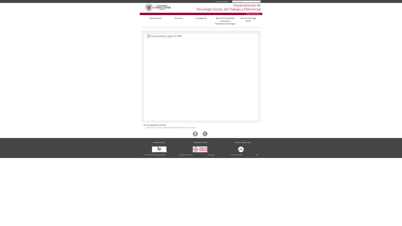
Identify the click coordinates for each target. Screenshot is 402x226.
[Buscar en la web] (259, 2)
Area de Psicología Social (248, 19)
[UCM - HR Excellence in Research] (159, 149)
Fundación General (200, 142)
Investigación (201, 18)
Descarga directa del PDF (156, 125)
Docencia (179, 18)
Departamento (155, 18)
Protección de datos (237, 155)
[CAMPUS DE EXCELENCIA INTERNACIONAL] (200, 149)
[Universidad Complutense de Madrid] (158, 7)
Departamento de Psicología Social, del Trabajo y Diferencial (229, 7)
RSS (257, 155)
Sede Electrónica (159, 142)
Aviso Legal (211, 155)
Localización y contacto (185, 155)
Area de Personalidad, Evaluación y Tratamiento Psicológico (225, 21)
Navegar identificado (222, 1)
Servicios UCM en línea (242, 142)
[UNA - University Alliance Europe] (241, 149)
